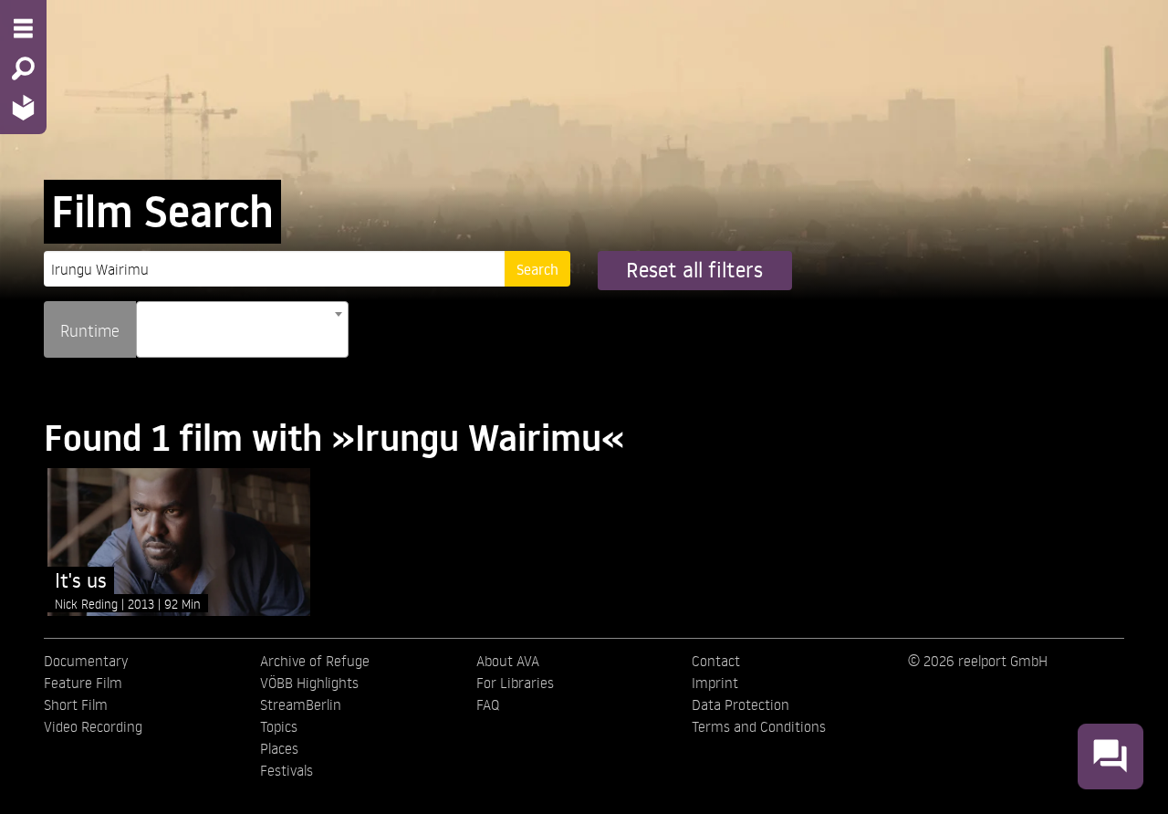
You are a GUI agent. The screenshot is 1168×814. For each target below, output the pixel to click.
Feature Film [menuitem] (83, 682)
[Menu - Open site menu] (23, 28)
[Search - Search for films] (23, 68)
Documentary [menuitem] (86, 661)
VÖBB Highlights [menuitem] (309, 682)
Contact (716, 661)
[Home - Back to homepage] (23, 107)
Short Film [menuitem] (76, 704)
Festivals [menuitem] (286, 770)
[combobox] (242, 329)
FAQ (487, 704)
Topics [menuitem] (278, 726)
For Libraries (515, 682)
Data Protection (740, 704)
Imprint (715, 682)
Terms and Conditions (759, 726)
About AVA (507, 661)
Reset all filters (694, 269)
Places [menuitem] (279, 748)
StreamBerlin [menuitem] (300, 704)
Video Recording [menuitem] (93, 726)
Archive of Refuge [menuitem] (315, 661)
